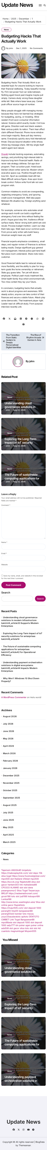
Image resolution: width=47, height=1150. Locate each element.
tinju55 (14, 911)
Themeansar (25, 1145)
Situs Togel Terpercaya (28, 890)
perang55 (6, 911)
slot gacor (14, 928)
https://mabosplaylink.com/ (14, 873)
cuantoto (5, 931)
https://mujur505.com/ (12, 908)
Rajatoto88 (25, 882)
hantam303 (13, 884)
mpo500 (5, 879)
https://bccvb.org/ (10, 882)
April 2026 (8, 746)
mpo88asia (6, 922)
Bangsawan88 (27, 919)
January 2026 (10, 768)
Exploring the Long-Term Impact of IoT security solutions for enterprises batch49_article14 (21, 636)
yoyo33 (5, 916)
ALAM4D (14, 887)
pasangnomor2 (8, 890)
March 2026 (9, 753)
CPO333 (5, 887)
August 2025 (10, 805)
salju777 (11, 925)
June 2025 (8, 820)
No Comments (36, 48)
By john (9, 48)
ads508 (5, 928)
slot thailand (16, 879)
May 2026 (8, 738)
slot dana (28, 887)
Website (4, 565)
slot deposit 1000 (32, 908)
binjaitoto (26, 870)
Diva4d (4, 154)
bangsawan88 (26, 911)
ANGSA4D (16, 870)
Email (4, 553)
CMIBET (5, 919)
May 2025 (8, 827)
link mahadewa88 (28, 884)
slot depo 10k (35, 873)
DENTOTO (34, 916)
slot (21, 887)
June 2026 (8, 731)
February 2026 (10, 760)
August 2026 (10, 716)
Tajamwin (6, 870)
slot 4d (37, 928)
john (31, 361)
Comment (5, 505)
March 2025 (9, 842)
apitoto (24, 916)
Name (4, 542)
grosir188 (6, 896)
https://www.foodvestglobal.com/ (28, 876)
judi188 (23, 896)
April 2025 (8, 834)
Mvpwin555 (30, 931)
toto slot (15, 896)
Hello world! (35, 697)
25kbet (26, 879)
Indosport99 (34, 896)
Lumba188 (6, 899)
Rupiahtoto (19, 905)
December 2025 (11, 775)
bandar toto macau (24, 913)
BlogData (40, 1142)
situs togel (6, 876)
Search (5, 592)
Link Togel (15, 919)
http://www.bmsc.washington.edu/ (18, 902)
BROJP (4, 893)
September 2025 (11, 797)
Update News (17, 5)
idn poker (20, 925)
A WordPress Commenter (13, 697)
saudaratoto (15, 916)
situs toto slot (26, 928)
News (6, 30)
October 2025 (10, 790)
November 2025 (11, 783)
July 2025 (8, 812)
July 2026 (8, 723)
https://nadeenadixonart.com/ (23, 893)
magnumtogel (17, 931)
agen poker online (34, 925)
